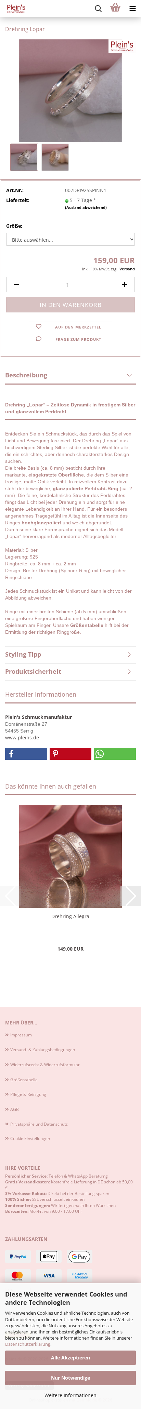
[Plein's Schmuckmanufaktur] (13, 8)
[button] (16, 284)
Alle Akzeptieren (70, 1357)
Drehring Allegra (70, 916)
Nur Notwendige (70, 1377)
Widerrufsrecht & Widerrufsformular (45, 1065)
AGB (14, 1109)
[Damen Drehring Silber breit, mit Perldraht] (70, 90)
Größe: (14, 226)
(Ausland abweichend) (86, 207)
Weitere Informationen (70, 1395)
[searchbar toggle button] (98, 8)
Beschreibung (26, 375)
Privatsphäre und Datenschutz (39, 1124)
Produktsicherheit (33, 671)
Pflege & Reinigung (28, 1094)
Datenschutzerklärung (27, 1344)
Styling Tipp (23, 654)
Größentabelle (24, 1080)
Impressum (21, 1035)
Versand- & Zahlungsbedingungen (42, 1049)
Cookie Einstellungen (30, 1138)
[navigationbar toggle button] (132, 8)
